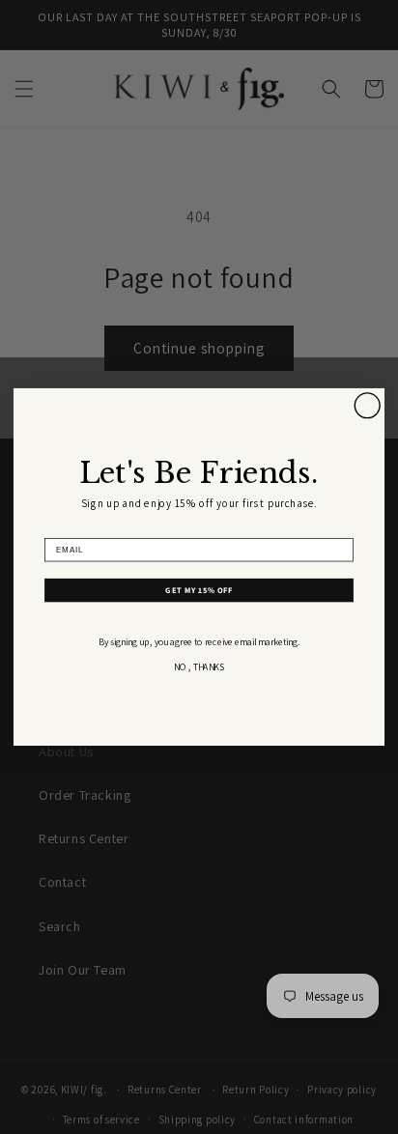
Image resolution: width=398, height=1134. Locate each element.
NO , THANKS (199, 667)
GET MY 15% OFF (198, 590)
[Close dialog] (367, 405)
